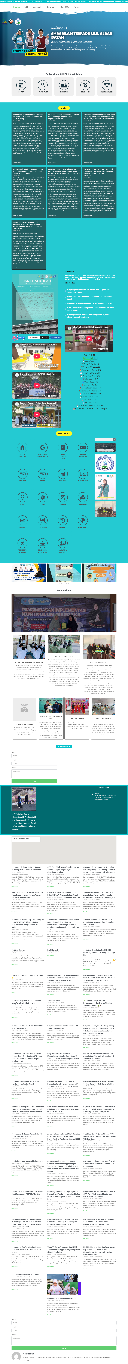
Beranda (16, 7)
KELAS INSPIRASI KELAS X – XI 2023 (25, 1275)
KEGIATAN (21, 92)
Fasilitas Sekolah (18, 950)
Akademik (37, 7)
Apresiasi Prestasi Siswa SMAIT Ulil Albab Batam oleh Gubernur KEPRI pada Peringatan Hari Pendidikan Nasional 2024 (63, 1136)
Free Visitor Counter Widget (104, 451)
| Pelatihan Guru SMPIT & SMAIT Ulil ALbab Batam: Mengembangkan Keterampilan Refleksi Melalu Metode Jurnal (58, 1)
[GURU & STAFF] (43, 85)
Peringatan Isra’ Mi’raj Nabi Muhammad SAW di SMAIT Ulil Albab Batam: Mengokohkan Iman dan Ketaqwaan (98, 1221)
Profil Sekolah (52, 950)
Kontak (76, 7)
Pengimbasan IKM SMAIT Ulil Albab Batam (28, 1161)
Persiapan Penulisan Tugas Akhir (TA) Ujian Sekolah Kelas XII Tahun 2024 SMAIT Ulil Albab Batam (99, 1163)
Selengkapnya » (17, 162)
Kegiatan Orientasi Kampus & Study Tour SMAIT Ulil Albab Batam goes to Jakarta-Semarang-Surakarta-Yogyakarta (99, 1109)
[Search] (114, 439)
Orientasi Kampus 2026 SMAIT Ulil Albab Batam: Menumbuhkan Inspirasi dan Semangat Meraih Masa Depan (63, 977)
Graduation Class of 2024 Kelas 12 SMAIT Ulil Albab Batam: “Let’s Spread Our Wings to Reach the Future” (63, 1109)
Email (14, 760)
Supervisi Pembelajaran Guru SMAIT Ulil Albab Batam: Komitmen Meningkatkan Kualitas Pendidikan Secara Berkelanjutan (98, 172)
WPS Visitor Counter (92, 412)
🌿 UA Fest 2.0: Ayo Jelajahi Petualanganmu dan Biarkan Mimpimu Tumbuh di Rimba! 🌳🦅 (97, 1003)
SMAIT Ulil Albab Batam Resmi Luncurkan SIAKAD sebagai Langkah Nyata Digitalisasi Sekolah (63, 117)
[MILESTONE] (85, 85)
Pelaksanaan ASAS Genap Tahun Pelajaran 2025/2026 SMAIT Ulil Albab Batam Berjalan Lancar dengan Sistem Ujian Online (27, 225)
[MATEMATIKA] (63, 474)
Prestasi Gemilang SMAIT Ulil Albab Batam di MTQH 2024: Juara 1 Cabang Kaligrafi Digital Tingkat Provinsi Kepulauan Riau (28, 1109)
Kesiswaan (51, 7)
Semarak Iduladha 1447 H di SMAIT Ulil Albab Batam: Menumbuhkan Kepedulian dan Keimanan (98, 922)
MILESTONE (85, 92)
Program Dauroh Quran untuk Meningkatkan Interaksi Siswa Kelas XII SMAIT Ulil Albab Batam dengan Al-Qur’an (63, 1056)
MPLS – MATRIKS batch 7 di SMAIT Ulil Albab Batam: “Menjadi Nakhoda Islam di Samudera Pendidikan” (98, 1056)
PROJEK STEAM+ (107, 92)
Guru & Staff (65, 7)
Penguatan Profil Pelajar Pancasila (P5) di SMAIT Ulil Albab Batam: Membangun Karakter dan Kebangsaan (99, 1194)
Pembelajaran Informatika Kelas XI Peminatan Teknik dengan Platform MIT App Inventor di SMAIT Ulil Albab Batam (62, 1083)
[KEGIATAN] (21, 85)
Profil (26, 7)
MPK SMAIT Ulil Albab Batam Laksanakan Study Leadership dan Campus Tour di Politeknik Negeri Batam (28, 171)
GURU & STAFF (42, 92)
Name (14, 753)
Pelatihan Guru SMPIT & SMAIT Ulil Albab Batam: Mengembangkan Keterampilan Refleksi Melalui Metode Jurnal (63, 1221)
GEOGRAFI (83, 504)
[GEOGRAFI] (83, 497)
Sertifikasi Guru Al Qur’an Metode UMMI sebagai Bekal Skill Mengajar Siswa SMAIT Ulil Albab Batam (99, 1136)
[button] (13, 573)
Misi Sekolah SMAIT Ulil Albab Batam (61, 1299)
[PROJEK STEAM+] (107, 85)
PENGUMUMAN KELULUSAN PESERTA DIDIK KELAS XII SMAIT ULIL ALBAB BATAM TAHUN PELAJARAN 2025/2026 (99, 977)
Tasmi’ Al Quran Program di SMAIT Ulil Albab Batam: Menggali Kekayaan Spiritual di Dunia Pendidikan (63, 1249)
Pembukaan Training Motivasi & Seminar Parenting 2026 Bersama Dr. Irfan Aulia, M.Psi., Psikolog (28, 117)
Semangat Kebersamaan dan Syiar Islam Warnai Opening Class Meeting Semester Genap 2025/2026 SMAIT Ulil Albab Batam (99, 117)
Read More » (15, 886)
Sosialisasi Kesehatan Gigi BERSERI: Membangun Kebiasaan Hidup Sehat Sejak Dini (99, 952)
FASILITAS (64, 92)
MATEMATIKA (63, 481)
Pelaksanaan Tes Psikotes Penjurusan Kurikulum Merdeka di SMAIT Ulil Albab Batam (26, 1249)
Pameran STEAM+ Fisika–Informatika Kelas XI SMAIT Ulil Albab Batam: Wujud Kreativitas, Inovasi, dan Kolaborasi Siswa (64, 171)
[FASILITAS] (64, 85)
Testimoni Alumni (54, 1000)
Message (15, 768)
